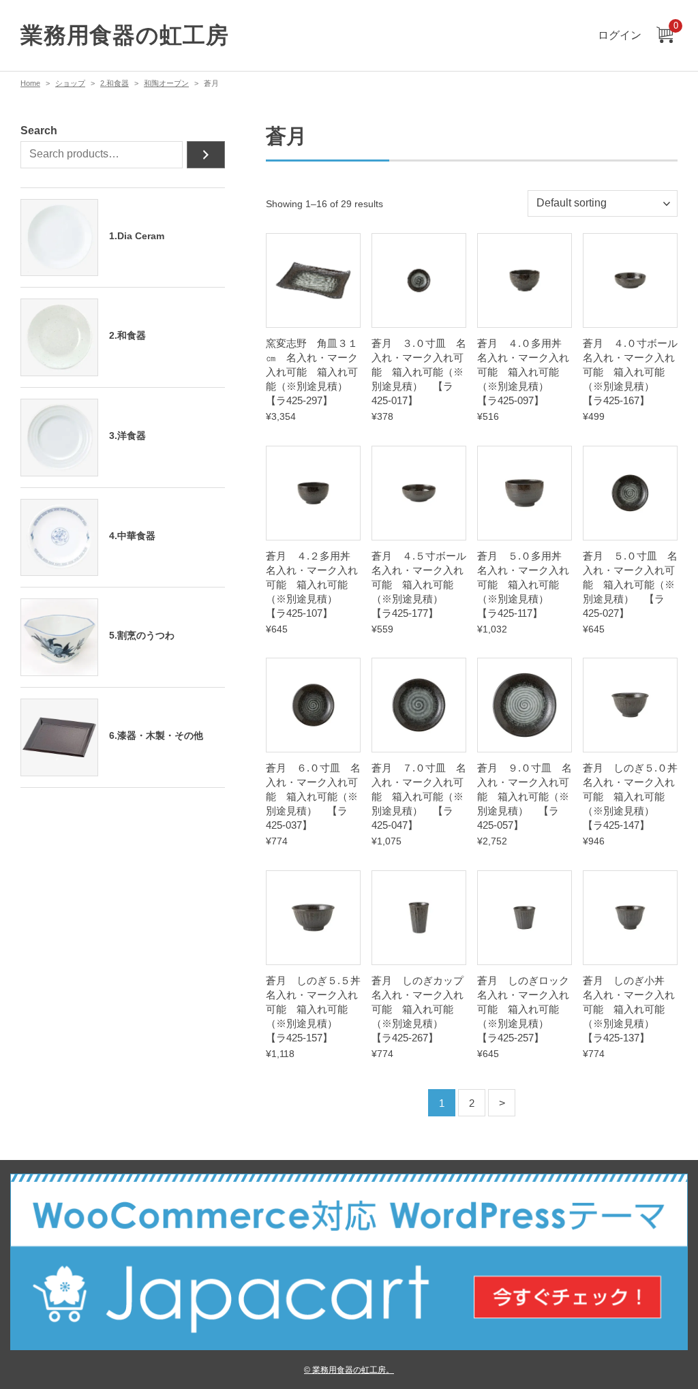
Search (38, 130)
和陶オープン (166, 83)
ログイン (619, 35)
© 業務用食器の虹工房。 (349, 1369)
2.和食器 (114, 83)
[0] (664, 36)
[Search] (206, 154)
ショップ (70, 83)
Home (30, 83)
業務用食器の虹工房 (124, 35)
